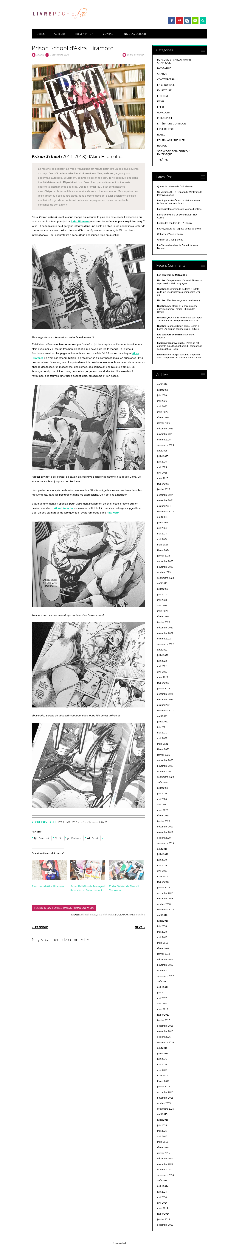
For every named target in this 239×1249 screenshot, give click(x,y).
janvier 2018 (163, 954)
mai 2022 (162, 666)
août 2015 (162, 1114)
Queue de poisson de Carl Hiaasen (175, 186)
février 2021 (163, 749)
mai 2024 (162, 533)
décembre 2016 (165, 1026)
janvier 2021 (163, 755)
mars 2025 (162, 478)
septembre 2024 (165, 511)
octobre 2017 (164, 970)
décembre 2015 (165, 1092)
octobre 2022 (164, 638)
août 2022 (162, 649)
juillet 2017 (162, 987)
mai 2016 (162, 1064)
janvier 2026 (163, 423)
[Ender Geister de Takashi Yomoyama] (126, 870)
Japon (111, 914)
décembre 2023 (165, 561)
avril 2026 (162, 406)
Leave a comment (136, 54)
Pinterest (179, 20)
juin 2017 (162, 992)
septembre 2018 (165, 909)
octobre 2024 (164, 506)
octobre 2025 (164, 439)
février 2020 (163, 815)
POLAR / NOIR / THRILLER (171, 140)
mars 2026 (162, 412)
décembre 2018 (165, 893)
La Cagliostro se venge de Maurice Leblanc (179, 209)
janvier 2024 (163, 555)
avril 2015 (162, 1136)
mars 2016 (162, 1075)
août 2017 (162, 981)
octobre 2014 (164, 1169)
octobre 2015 (164, 1103)
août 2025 (162, 450)
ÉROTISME (163, 96)
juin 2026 (162, 395)
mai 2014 (162, 1197)
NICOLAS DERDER (135, 34)
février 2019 (163, 882)
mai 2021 (162, 732)
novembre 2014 (165, 1164)
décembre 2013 (165, 1225)
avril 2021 (162, 738)
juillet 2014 (162, 1186)
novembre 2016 (165, 1031)
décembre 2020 (165, 760)
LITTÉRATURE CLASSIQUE (171, 123)
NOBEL (161, 134)
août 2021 (162, 716)
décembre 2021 (165, 694)
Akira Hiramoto (80, 221)
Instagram (187, 20)
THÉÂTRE (162, 159)
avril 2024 (162, 539)
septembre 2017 (165, 976)
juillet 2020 (162, 788)
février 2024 (163, 550)
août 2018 (162, 915)
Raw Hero (113, 512)
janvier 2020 (163, 821)
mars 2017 (162, 1009)
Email (195, 20)
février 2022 (163, 683)
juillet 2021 (162, 721)
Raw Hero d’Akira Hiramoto (48, 886)
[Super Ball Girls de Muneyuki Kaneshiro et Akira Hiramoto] (87, 870)
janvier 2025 (163, 489)
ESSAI (160, 101)
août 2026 (162, 384)
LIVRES (40, 34)
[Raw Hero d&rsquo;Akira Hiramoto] (49, 870)
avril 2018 (162, 937)
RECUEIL (162, 145)
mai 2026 (162, 401)
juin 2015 (162, 1125)
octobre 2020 (164, 771)
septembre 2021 (165, 710)
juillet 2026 (162, 390)
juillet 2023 (162, 589)
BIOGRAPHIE (164, 68)
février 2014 (163, 1214)
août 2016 (162, 1048)
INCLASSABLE (165, 118)
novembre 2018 (165, 898)
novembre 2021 (165, 699)
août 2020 (162, 782)
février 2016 (163, 1081)
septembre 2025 (165, 445)
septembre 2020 (165, 777)
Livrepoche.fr (44, 822)
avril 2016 (162, 1070)
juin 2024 (162, 528)
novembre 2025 (165, 434)
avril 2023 (162, 605)
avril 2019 (162, 871)
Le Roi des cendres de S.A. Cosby (174, 223)
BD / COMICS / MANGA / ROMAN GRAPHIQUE (70, 907)
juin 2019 (162, 860)
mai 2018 (162, 932)
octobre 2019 (164, 838)
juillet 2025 (162, 456)
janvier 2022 (163, 688)
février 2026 (163, 417)
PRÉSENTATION (84, 34)
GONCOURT (163, 112)
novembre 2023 (165, 567)
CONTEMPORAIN (166, 79)
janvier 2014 (163, 1219)
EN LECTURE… (165, 90)
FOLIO (160, 107)
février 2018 (163, 948)
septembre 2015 (165, 1109)
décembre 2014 (165, 1158)
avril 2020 (162, 804)
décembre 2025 (165, 428)
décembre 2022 (165, 627)
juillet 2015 (162, 1120)
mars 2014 (162, 1208)
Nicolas (40, 54)
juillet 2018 (162, 921)
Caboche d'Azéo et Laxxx (170, 234)
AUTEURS (60, 34)
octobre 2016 (164, 1037)
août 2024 (162, 517)
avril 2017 (162, 1003)
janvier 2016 (163, 1086)
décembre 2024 (165, 495)
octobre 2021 (164, 705)
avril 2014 (162, 1203)
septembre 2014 (165, 1175)
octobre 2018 (164, 904)
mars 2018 (162, 943)
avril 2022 (162, 672)
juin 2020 (162, 793)
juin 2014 (162, 1192)
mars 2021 (162, 744)
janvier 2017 (163, 1020)
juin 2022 (162, 661)
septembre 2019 (165, 843)
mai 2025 (162, 467)
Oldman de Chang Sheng (170, 239)
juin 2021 (162, 727)
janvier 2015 (163, 1153)
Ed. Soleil (102, 914)
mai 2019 (162, 865)
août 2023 (162, 583)
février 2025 (163, 484)
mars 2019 (162, 876)
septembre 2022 (165, 644)
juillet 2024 (162, 522)
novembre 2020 (165, 766)
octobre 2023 (164, 572)
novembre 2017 (165, 965)
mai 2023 (162, 600)
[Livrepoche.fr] (60, 22)
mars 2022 (162, 677)
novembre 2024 (165, 500)
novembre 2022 (165, 633)
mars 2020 (162, 810)
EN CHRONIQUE (166, 85)
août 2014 (162, 1180)
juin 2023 (162, 594)
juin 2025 (162, 461)
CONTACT (109, 34)
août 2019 (162, 849)
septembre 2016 (165, 1042)
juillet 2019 (162, 854)
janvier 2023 (163, 622)
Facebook (171, 20)
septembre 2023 (165, 578)
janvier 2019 (163, 887)
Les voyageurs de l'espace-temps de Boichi (179, 228)
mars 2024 (162, 544)
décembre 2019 (165, 826)
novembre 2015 (165, 1098)
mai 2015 (162, 1131)
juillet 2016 (162, 1053)
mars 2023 (162, 611)
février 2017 (163, 1015)
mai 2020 (162, 799)
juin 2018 (162, 926)
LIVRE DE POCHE (166, 129)
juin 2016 (162, 1059)
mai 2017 (162, 998)
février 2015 (163, 1147)
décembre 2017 (165, 959)
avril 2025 (162, 472)
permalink (139, 914)
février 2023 (163, 616)
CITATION (162, 74)
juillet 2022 (162, 655)
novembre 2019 (165, 832)
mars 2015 (162, 1142)
